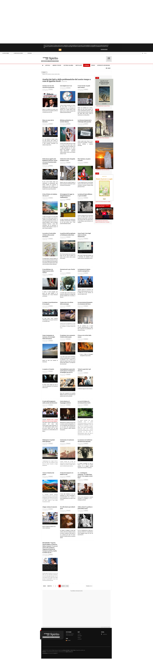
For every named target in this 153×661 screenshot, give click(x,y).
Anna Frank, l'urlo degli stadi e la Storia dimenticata (84, 235)
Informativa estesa (104, 49)
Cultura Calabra (68, 65)
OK (60, 49)
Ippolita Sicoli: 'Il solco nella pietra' (103, 137)
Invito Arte (79, 65)
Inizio (44, 586)
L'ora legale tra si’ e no (66, 85)
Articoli (47, 65)
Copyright (80, 639)
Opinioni (86, 65)
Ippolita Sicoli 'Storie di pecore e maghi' (103, 201)
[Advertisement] (36, 21)
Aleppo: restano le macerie (49, 507)
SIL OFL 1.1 (56, 653)
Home (42, 65)
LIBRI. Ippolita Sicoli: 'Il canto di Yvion (103, 105)
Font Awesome (44, 653)
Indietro (49, 586)
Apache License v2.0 (69, 651)
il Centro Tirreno (5, 53)
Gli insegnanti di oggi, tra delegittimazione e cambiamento (67, 195)
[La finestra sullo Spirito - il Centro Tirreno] (50, 59)
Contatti (79, 634)
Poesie (93, 65)
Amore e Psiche (57, 65)
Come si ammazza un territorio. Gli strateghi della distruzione (48, 337)
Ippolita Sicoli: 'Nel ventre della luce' (103, 169)
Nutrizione (30, 53)
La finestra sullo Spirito (18, 53)
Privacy (79, 637)
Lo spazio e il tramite (48, 369)
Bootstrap (44, 651)
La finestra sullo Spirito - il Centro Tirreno (68, 650)
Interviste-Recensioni (103, 65)
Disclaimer (80, 635)
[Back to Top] (1, 660)
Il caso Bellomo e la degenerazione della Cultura (48, 271)
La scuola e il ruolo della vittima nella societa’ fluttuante (49, 235)
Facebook (105, 634)
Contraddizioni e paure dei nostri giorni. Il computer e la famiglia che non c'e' (67, 370)
